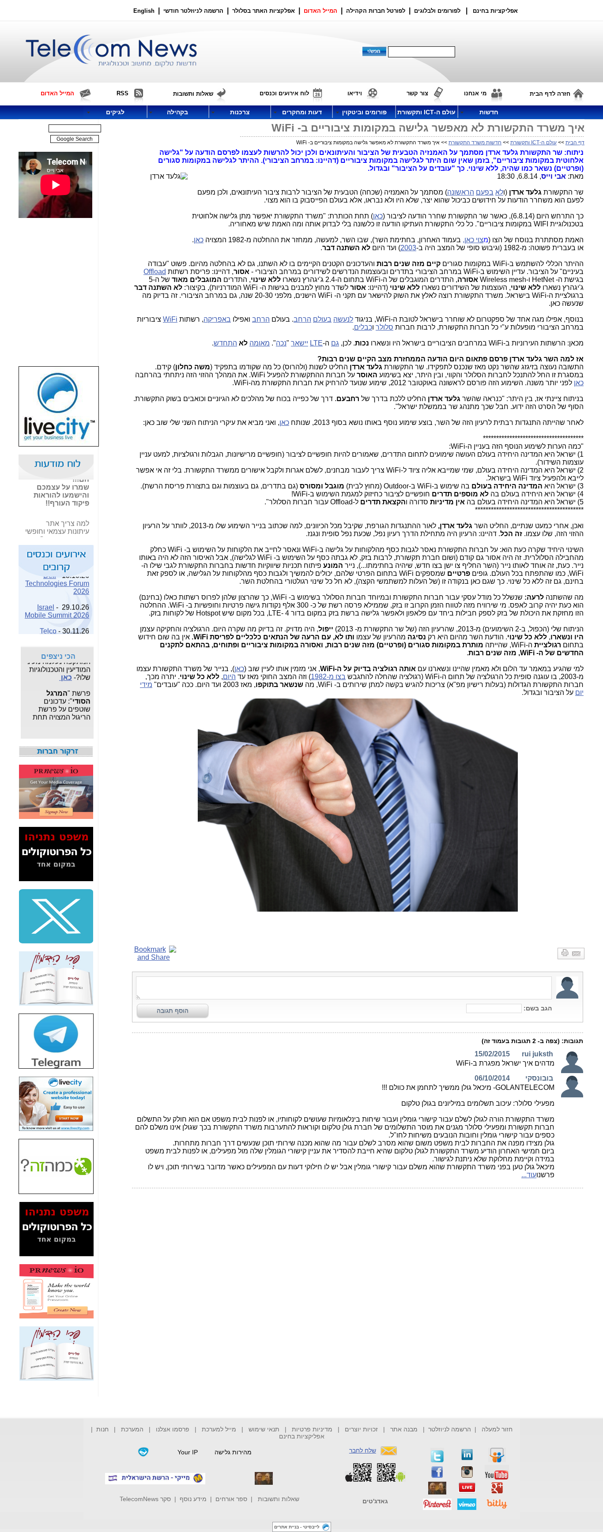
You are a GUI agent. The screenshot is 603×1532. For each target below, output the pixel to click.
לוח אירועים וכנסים (284, 93)
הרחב (302, 319)
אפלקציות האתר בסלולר (263, 11)
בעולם (322, 319)
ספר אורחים (231, 1498)
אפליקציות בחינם (301, 1436)
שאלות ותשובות (278, 1498)
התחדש (225, 343)
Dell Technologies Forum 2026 (57, 578)
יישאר (299, 343)
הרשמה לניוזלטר (449, 1429)
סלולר (384, 327)
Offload (154, 271)
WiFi (170, 319)
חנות (102, 1429)
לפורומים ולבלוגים (437, 11)
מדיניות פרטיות (312, 1429)
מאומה (259, 343)
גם (335, 343)
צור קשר (417, 93)
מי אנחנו (475, 93)
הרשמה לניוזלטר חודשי (194, 11)
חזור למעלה (497, 1429)
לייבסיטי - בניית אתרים (297, 1526)
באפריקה (217, 319)
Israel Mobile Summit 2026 (57, 605)
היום (229, 676)
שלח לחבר (362, 1450)
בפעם (485, 192)
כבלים (363, 327)
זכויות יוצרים (361, 1429)
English (144, 11)
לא (499, 192)
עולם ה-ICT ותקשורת (533, 142)
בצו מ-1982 (328, 676)
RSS (122, 93)
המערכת (132, 1429)
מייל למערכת (219, 1429)
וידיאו (354, 93)
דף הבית (574, 142)
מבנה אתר (404, 1429)
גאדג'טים (375, 1501)
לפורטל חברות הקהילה (375, 11)
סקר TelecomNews (145, 1498)
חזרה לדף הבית (550, 93)
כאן (378, 216)
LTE (316, 343)
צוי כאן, (473, 240)
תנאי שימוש (264, 1429)
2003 (408, 248)
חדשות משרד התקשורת (474, 142)
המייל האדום (320, 11)
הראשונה (460, 192)
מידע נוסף (193, 1498)
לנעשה (343, 319)
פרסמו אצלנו (173, 1429)
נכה (281, 343)
